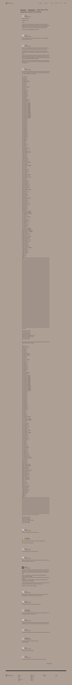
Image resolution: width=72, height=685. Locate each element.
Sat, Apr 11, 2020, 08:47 (27, 46)
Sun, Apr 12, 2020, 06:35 (28, 69)
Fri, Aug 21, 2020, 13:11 (27, 630)
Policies (32, 680)
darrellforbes (27, 538)
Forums (23, 10)
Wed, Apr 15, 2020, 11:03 (28, 530)
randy (26, 35)
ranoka (26, 567)
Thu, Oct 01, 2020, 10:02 (28, 657)
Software (31, 10)
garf (25, 68)
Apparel (19, 680)
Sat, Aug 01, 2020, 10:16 (28, 592)
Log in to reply (49, 663)
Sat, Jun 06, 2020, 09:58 (28, 558)
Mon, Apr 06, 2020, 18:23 (28, 36)
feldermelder (27, 610)
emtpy (26, 15)
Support (32, 679)
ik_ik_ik (26, 548)
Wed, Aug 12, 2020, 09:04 (28, 602)
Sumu (19, 678)
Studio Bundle (20, 679)
